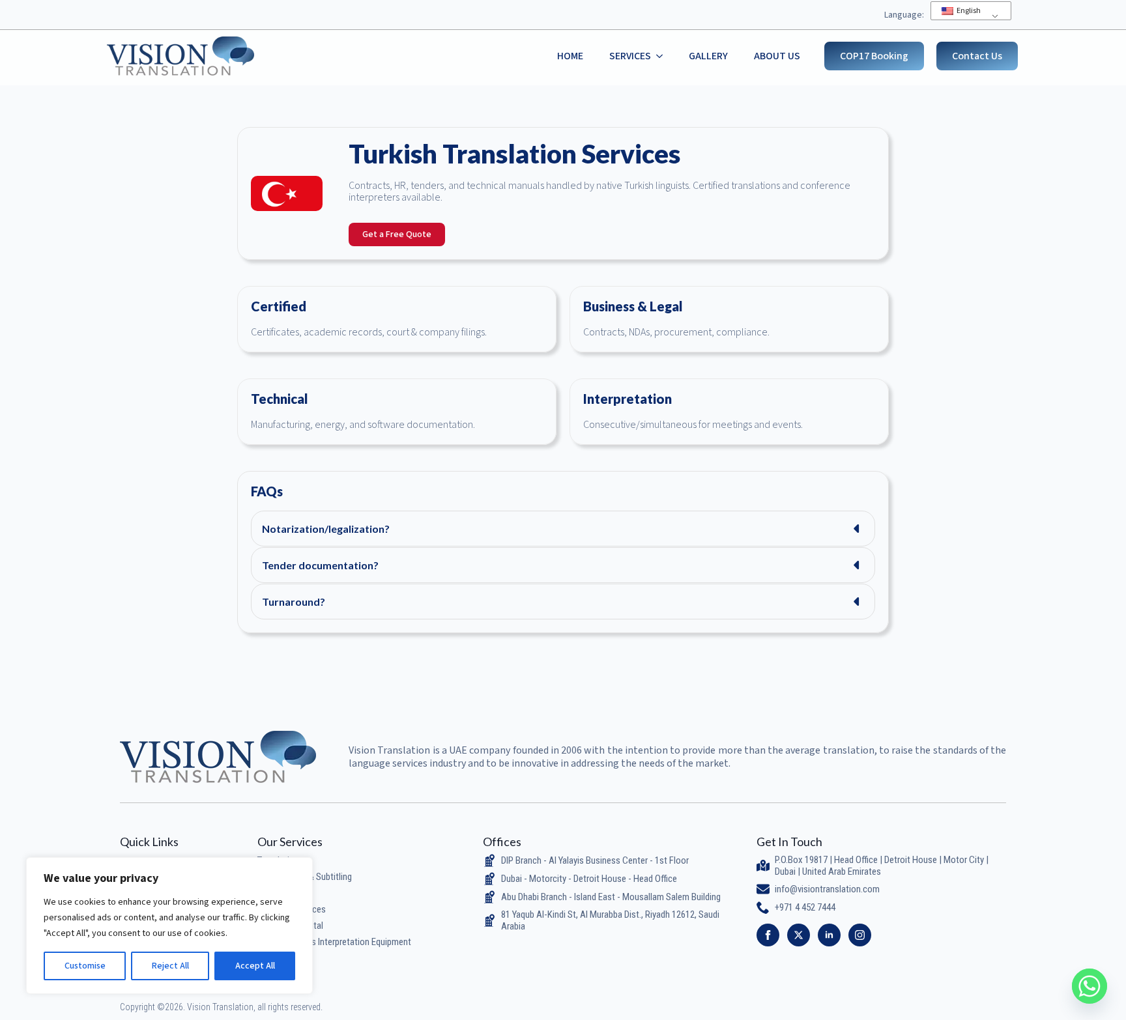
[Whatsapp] (1089, 986)
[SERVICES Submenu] (663, 56)
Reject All (170, 965)
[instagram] (859, 935)
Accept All (255, 965)
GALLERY (708, 56)
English (968, 10)
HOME (570, 56)
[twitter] (798, 935)
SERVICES (630, 56)
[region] (169, 925)
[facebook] (768, 935)
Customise (85, 965)
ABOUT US (777, 56)
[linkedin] (829, 935)
